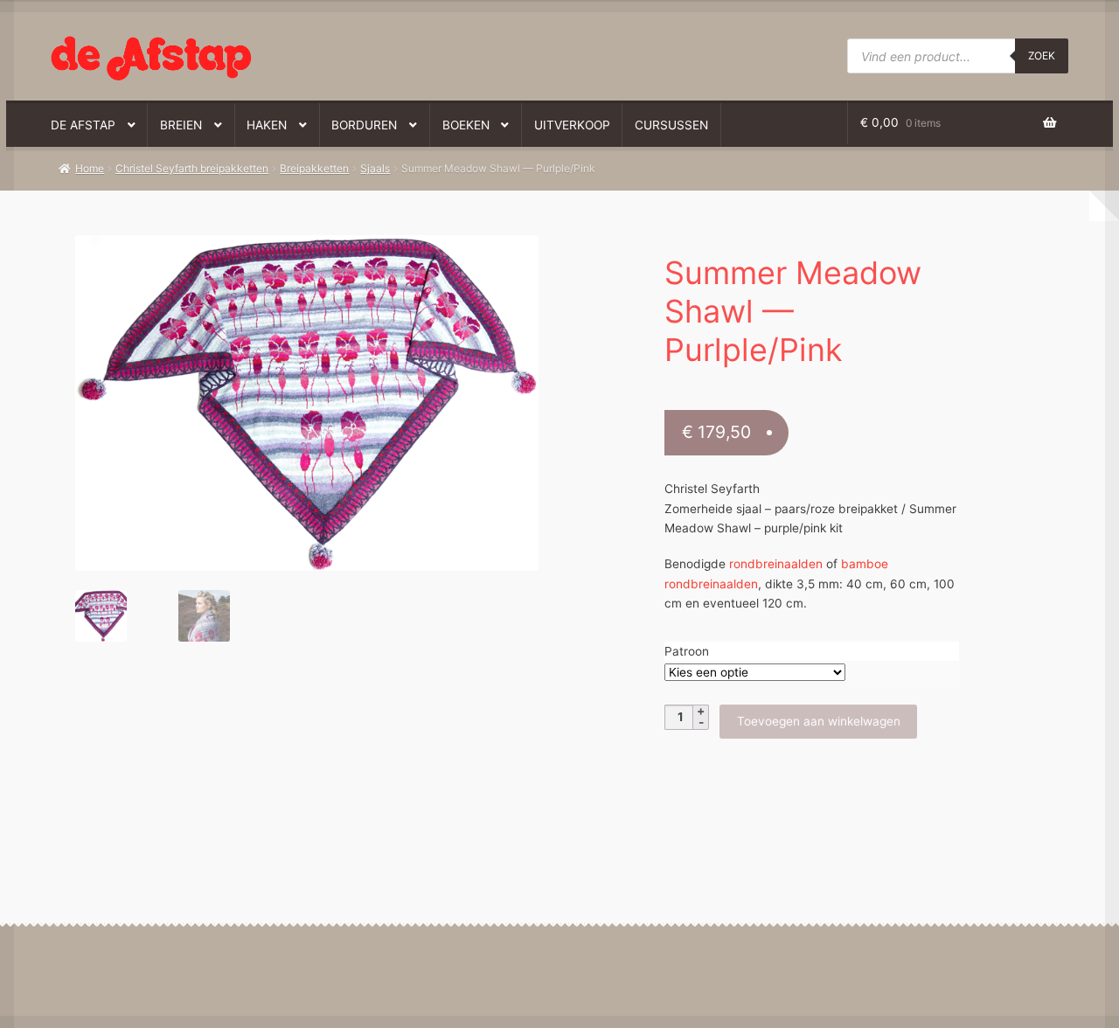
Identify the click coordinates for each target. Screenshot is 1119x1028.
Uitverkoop (572, 125)
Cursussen (671, 125)
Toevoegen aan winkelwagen (818, 721)
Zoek (1041, 55)
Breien (181, 125)
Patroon (686, 651)
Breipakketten (314, 168)
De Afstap (83, 125)
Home (89, 168)
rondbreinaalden (776, 564)
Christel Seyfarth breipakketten (191, 168)
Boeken (466, 125)
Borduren (364, 125)
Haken (267, 125)
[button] (296, 257)
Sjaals (375, 168)
